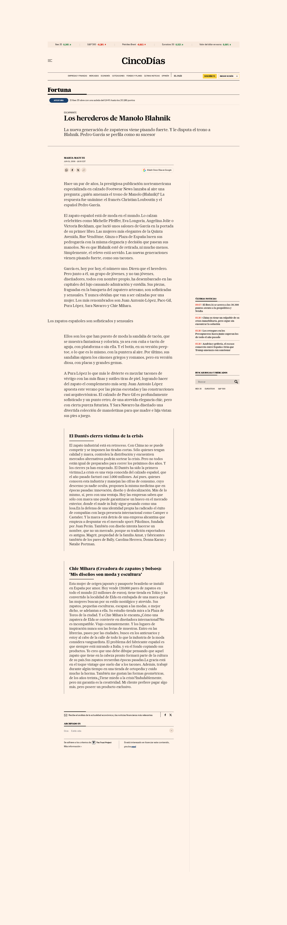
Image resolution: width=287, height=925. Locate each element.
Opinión (165, 76)
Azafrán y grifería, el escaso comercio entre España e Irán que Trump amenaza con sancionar (214, 347)
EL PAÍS (176, 75)
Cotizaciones (118, 76)
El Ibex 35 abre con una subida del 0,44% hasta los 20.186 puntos (102, 100)
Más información (72, 746)
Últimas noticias (152, 76)
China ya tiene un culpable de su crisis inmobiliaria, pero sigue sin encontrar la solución (217, 321)
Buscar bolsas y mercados (211, 372)
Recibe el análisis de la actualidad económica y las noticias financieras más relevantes (110, 715)
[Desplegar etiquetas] (171, 730)
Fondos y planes (134, 76)
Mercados (94, 76)
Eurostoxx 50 (168, 44)
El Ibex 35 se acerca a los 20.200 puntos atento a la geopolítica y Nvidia (217, 308)
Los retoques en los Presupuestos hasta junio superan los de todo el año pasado (217, 334)
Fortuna (59, 90)
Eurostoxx (210, 389)
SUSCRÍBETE (209, 76)
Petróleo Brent (129, 44)
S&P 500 (91, 44)
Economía (105, 76)
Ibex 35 (58, 44)
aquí (133, 746)
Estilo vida (76, 731)
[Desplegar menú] (50, 60)
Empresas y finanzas (77, 76)
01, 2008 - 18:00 (74, 161)
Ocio (66, 731)
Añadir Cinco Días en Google (159, 170)
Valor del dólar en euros (210, 44)
